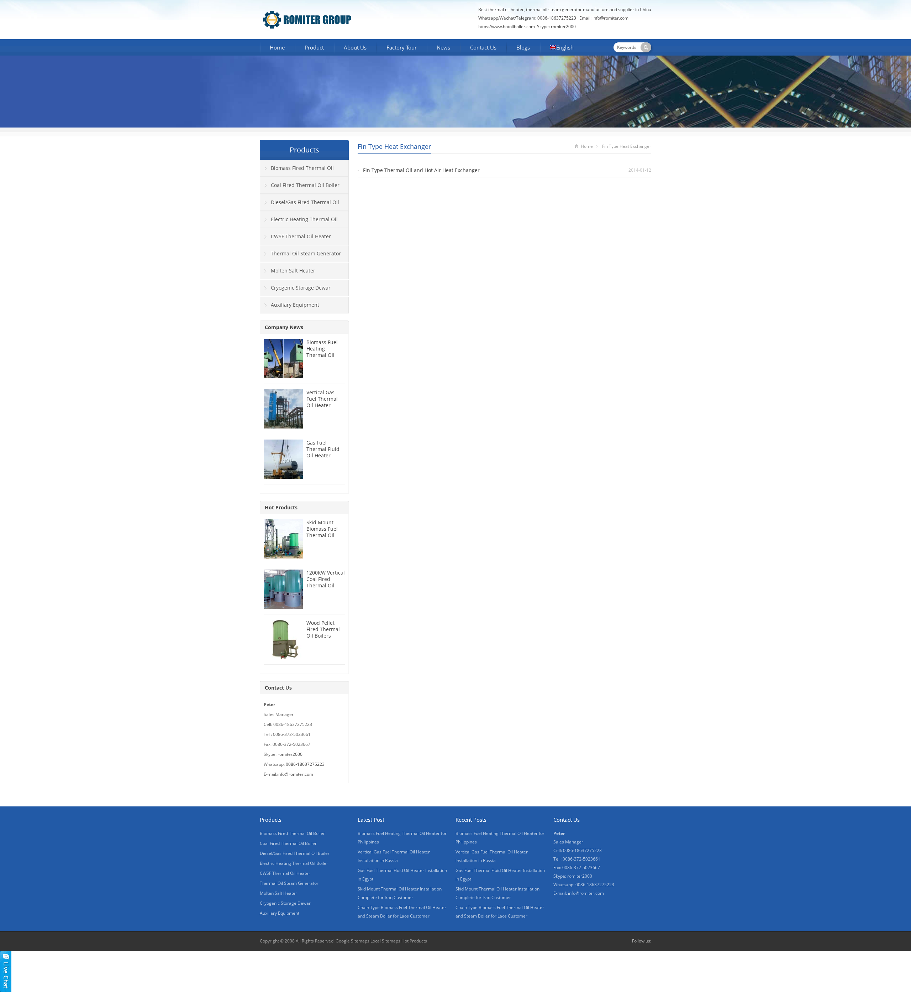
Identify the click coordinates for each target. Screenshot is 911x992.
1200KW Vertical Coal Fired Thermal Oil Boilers (325, 582)
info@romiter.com (610, 18)
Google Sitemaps (352, 941)
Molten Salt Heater (293, 270)
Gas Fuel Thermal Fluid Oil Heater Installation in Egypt (322, 455)
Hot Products (281, 507)
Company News (284, 327)
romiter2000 (290, 754)
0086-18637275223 (305, 764)
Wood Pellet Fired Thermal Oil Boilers (323, 629)
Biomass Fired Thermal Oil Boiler (297, 171)
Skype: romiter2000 (556, 27)
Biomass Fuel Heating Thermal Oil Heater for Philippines (322, 355)
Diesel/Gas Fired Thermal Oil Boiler (299, 205)
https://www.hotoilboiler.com (506, 27)
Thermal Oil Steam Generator (306, 253)
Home (277, 47)
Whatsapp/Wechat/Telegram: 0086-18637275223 (527, 18)
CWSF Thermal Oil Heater (301, 236)
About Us (355, 47)
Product (314, 47)
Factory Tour (401, 47)
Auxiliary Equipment (295, 304)
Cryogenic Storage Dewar (301, 287)
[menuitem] (562, 48)
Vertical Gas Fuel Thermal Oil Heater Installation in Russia (322, 405)
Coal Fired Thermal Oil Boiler (305, 185)
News (443, 47)
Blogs (523, 47)
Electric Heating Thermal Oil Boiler (299, 222)
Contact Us (483, 47)
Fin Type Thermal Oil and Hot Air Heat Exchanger (421, 170)
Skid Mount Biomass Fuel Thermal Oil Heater (322, 532)
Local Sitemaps (385, 941)
